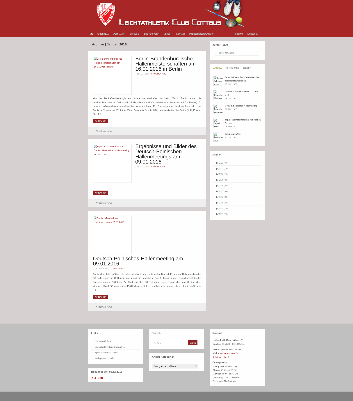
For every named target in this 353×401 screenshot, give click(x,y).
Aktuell (217, 68)
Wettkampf (119, 34)
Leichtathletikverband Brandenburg (110, 346)
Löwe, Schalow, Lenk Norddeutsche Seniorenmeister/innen (242, 79)
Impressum (252, 34)
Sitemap (239, 34)
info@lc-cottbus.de (221, 357)
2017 (223, 191)
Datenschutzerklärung (201, 34)
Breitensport (152, 34)
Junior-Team (103, 34)
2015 (223, 202)
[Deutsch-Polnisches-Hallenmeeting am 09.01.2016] (139, 260)
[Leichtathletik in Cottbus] (166, 27)
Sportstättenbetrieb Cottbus (106, 352)
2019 (223, 179)
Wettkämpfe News (104, 131)
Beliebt (247, 68)
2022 (223, 162)
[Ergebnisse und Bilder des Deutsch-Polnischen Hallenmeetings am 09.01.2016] (166, 153)
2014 (223, 208)
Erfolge (135, 34)
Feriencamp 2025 (233, 133)
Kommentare (232, 68)
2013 (223, 213)
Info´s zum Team (226, 52)
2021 (223, 168)
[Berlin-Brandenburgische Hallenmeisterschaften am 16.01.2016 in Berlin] (166, 63)
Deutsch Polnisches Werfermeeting (241, 105)
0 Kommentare (158, 74)
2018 (223, 185)
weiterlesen (100, 121)
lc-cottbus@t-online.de (228, 353)
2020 (223, 174)
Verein (168, 34)
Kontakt (180, 34)
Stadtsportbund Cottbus (105, 358)
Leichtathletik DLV (103, 341)
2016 (223, 196)
